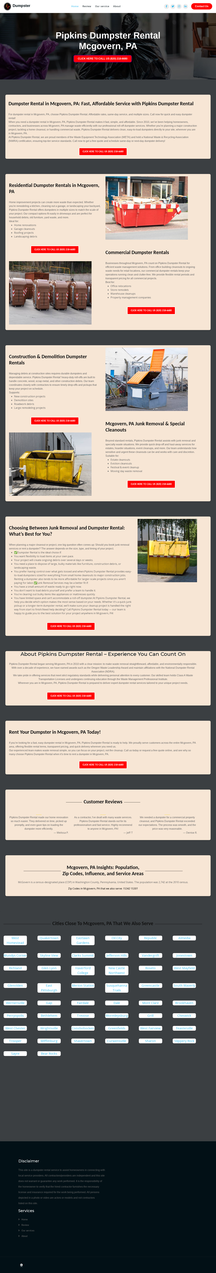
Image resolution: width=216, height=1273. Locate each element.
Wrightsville (49, 1028)
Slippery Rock (184, 1041)
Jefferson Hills (116, 955)
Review (87, 6)
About (117, 6)
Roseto (150, 968)
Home (75, 6)
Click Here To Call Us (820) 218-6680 (103, 151)
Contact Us (201, 6)
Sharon (150, 1041)
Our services (27, 1230)
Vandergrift (150, 955)
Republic (150, 938)
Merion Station (83, 985)
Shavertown (83, 1041)
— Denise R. (190, 832)
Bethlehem (49, 1015)
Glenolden (15, 985)
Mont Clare (150, 1003)
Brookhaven (184, 1003)
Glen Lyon (49, 968)
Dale (117, 1003)
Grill (150, 1015)
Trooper (15, 1041)
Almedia (184, 938)
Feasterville (184, 1028)
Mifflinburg (49, 1041)
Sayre (15, 1053)
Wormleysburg (117, 1015)
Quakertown (49, 938)
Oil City (117, 938)
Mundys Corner (15, 955)
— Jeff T (128, 832)
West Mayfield (184, 968)
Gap (49, 1003)
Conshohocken (83, 1028)
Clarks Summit (83, 955)
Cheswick (184, 1015)
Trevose (83, 1015)
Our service (102, 6)
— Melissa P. (61, 832)
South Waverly (184, 985)
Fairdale (83, 1003)
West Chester (15, 1028)
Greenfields (116, 1028)
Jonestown (184, 955)
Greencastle (150, 985)
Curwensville (116, 1041)
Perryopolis (15, 1015)
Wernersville (15, 1003)
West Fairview (150, 1028)
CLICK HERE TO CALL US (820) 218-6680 (102, 58)
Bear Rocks (49, 1053)
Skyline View (49, 955)
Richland (15, 968)
